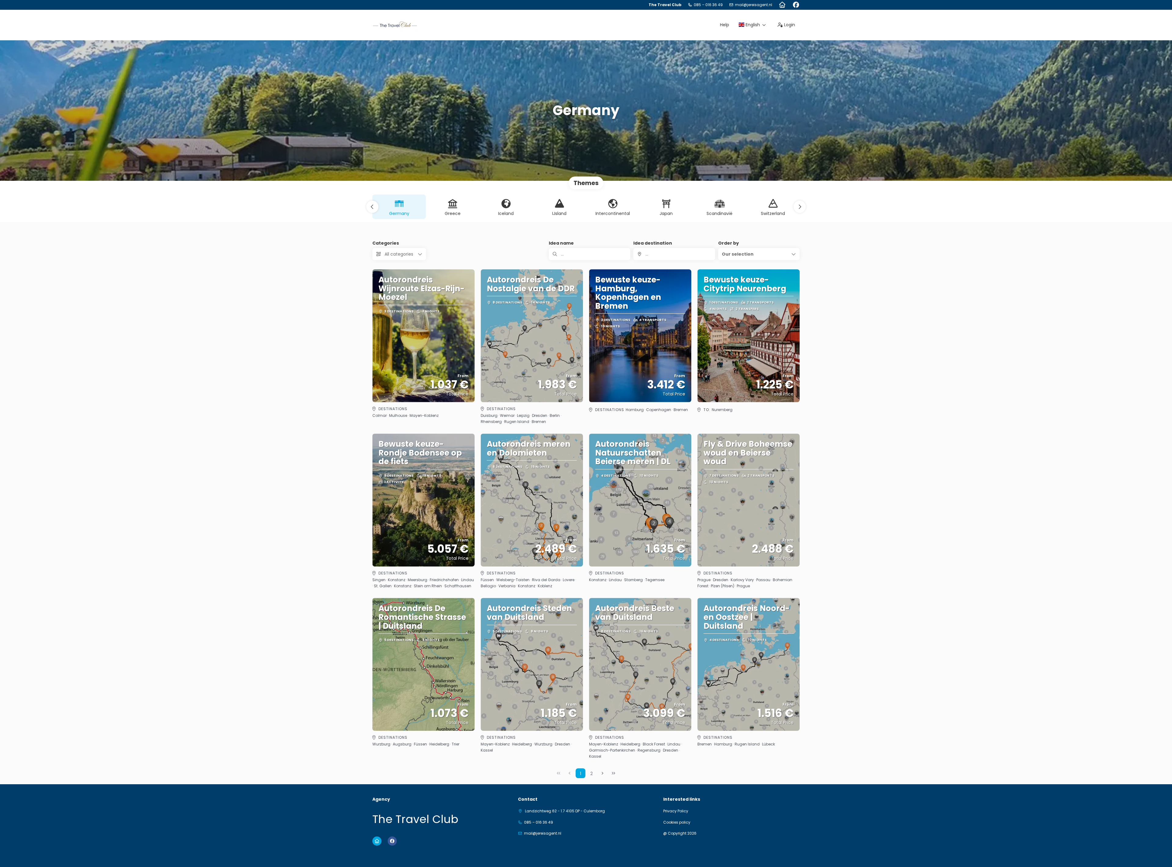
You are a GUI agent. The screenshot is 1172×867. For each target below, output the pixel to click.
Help (724, 25)
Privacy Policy (675, 811)
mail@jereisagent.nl (753, 4)
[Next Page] (602, 773)
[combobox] (674, 254)
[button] (372, 207)
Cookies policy (676, 822)
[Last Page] (613, 773)
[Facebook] (796, 5)
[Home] (782, 5)
